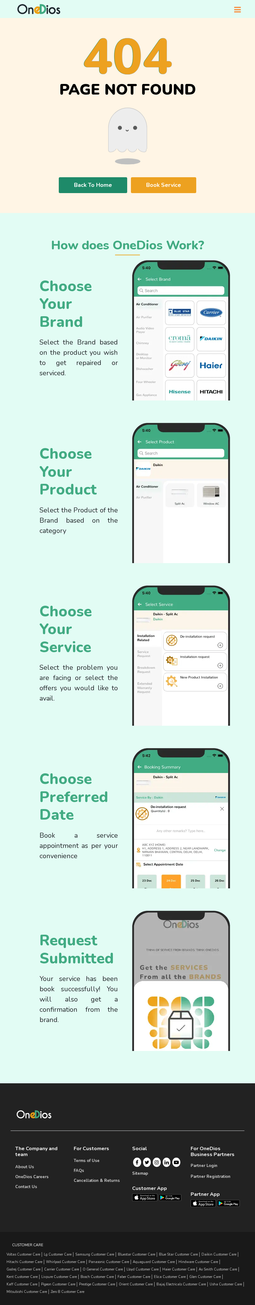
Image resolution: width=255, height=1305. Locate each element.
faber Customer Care (134, 1277)
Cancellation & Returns (97, 1180)
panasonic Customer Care (109, 1262)
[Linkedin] (167, 1162)
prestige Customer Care (97, 1284)
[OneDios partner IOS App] (206, 1203)
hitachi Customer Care (24, 1262)
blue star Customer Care (178, 1254)
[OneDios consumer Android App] (170, 1197)
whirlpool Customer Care (65, 1262)
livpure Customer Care (59, 1277)
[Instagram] (157, 1162)
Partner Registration (210, 1176)
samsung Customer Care (94, 1254)
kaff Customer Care (22, 1284)
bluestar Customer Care (136, 1254)
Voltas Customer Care (23, 1254)
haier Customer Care (178, 1269)
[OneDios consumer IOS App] (147, 1197)
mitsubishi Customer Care (27, 1291)
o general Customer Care (103, 1269)
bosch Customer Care (97, 1277)
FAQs (79, 1170)
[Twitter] (147, 1162)
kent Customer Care (22, 1277)
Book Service (163, 185)
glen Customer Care (205, 1277)
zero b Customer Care (67, 1291)
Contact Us (26, 1187)
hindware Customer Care (198, 1262)
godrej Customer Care (23, 1269)
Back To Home (93, 185)
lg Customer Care (58, 1254)
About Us (24, 1167)
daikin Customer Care (219, 1254)
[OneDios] (39, 9)
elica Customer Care (170, 1277)
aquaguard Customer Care (154, 1262)
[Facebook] (137, 1162)
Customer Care (27, 1245)
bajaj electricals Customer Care (181, 1284)
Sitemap (140, 1173)
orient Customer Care (136, 1284)
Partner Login (204, 1165)
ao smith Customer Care (218, 1269)
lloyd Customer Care (143, 1269)
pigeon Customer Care (58, 1284)
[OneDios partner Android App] (228, 1203)
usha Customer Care (226, 1284)
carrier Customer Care (61, 1269)
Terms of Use (87, 1161)
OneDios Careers (32, 1177)
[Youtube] (176, 1162)
